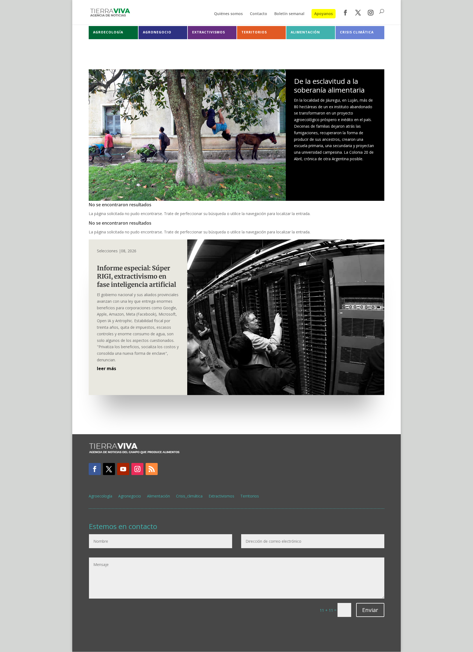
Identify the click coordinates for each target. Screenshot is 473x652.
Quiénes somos (228, 14)
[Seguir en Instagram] (137, 469)
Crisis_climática (189, 496)
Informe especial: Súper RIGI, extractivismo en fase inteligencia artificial (138, 276)
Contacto (258, 14)
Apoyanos (323, 13)
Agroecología (100, 496)
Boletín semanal (289, 14)
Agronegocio (129, 496)
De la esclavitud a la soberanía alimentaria (329, 85)
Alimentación (158, 496)
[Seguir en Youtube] (123, 469)
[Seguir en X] (109, 469)
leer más (106, 368)
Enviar (370, 610)
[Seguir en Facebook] (95, 469)
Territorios (249, 496)
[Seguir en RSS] (152, 469)
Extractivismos (221, 496)
